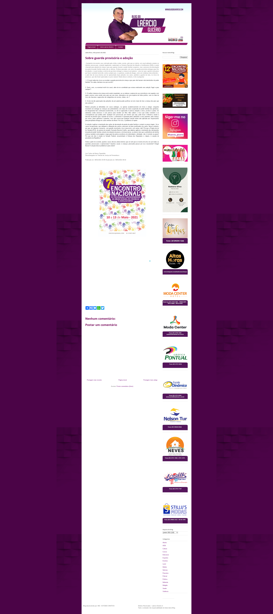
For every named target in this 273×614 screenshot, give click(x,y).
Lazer (164, 564)
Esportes (165, 558)
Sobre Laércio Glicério (106, 47)
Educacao (166, 555)
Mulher (165, 567)
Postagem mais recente (94, 380)
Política (165, 579)
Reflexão (165, 582)
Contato (120, 47)
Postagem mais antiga (150, 380)
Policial (165, 576)
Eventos (165, 561)
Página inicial (91, 47)
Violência (165, 591)
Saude (165, 588)
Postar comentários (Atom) (125, 386)
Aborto (165, 542)
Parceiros (165, 573)
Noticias (165, 570)
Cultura (165, 548)
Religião (165, 585)
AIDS (164, 545)
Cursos (165, 552)
